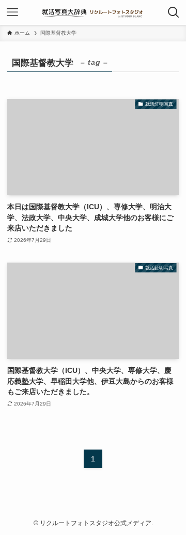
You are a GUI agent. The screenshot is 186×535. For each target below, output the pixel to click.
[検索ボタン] (173, 12)
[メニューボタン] (12, 12)
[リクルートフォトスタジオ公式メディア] (93, 12)
